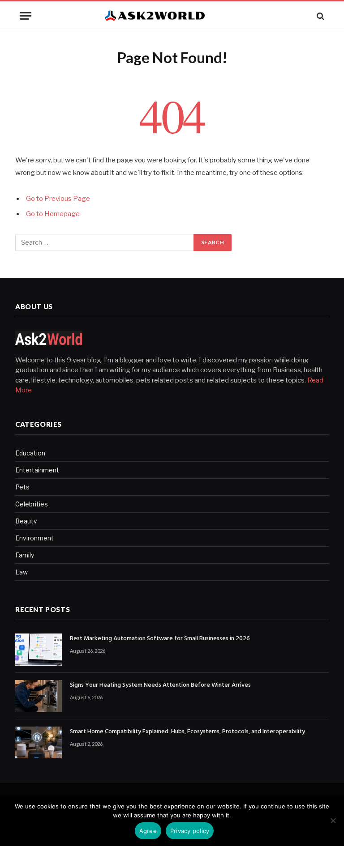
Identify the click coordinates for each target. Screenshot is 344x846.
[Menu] (25, 16)
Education (30, 453)
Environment (34, 538)
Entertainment (37, 470)
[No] (332, 820)
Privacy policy (190, 830)
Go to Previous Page (58, 199)
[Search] (319, 16)
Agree (148, 830)
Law (21, 572)
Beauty (26, 521)
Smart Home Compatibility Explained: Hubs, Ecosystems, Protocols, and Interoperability (187, 731)
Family (24, 555)
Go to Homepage (53, 214)
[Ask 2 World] (172, 15)
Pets (22, 487)
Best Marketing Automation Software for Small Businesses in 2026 (160, 638)
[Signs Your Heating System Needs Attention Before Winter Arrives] (38, 696)
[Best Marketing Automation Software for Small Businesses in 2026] (38, 649)
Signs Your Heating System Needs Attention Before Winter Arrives (160, 685)
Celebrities (31, 504)
